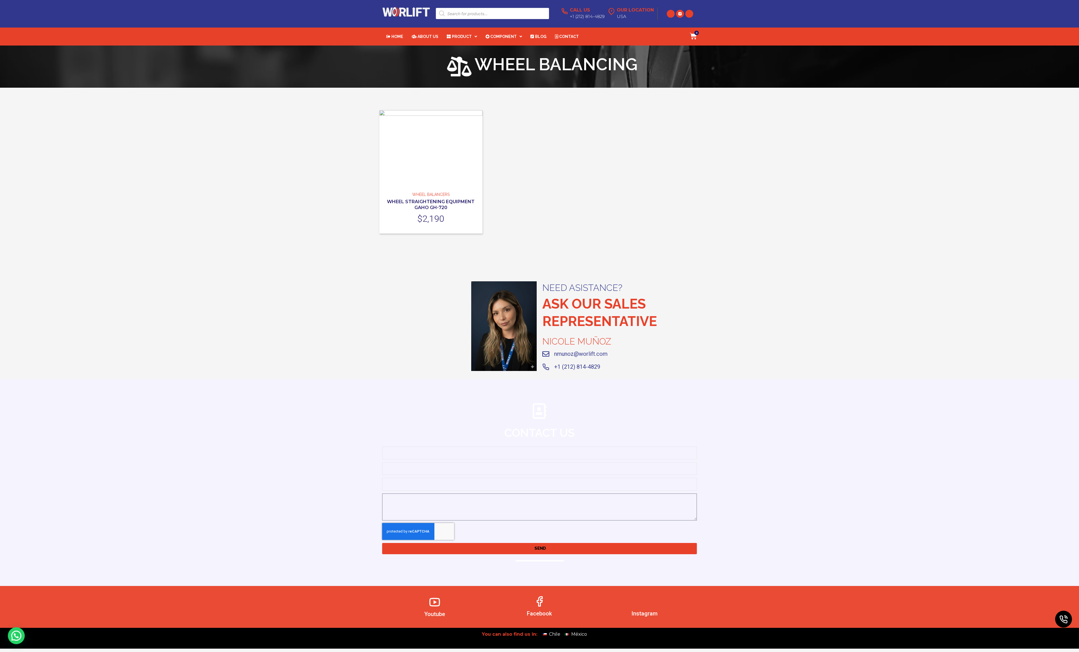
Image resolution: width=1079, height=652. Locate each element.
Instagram (644, 613)
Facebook (539, 613)
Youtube (434, 614)
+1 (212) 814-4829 (577, 366)
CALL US (580, 10)
